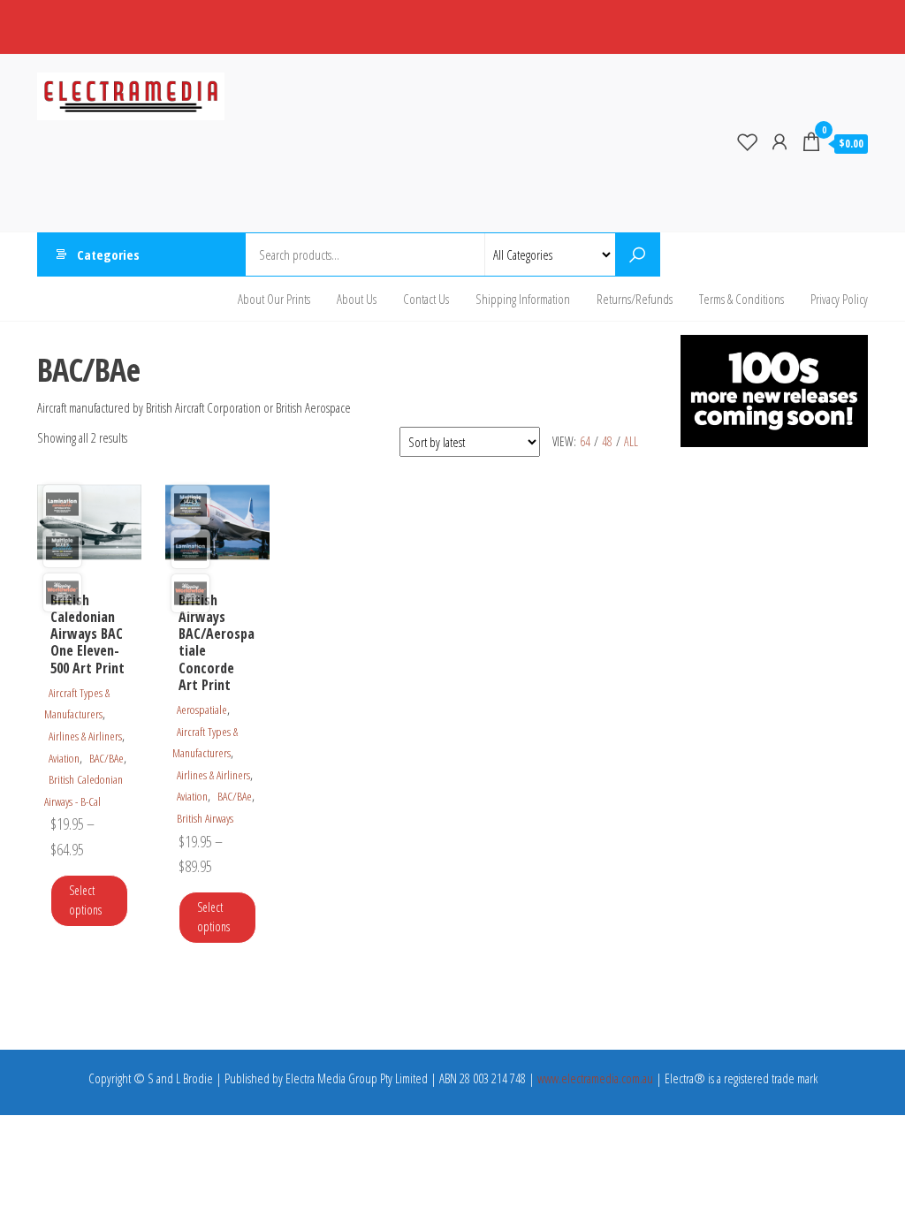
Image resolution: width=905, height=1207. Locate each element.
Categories (108, 254)
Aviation (64, 758)
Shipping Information (522, 298)
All (631, 441)
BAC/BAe (106, 758)
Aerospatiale (202, 709)
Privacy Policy (839, 298)
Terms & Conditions (741, 298)
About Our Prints (274, 298)
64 (585, 441)
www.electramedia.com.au (595, 1078)
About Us (356, 298)
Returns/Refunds (635, 298)
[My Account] (779, 141)
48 (607, 441)
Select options (85, 900)
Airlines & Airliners (85, 736)
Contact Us (426, 298)
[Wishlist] (747, 141)
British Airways (205, 818)
